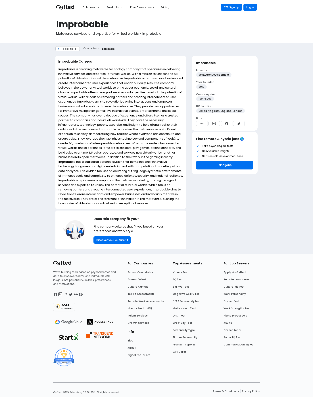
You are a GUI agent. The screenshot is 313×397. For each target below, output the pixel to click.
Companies (90, 48)
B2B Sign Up (231, 7)
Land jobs (225, 165)
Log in (250, 7)
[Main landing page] (67, 7)
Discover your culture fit (112, 240)
